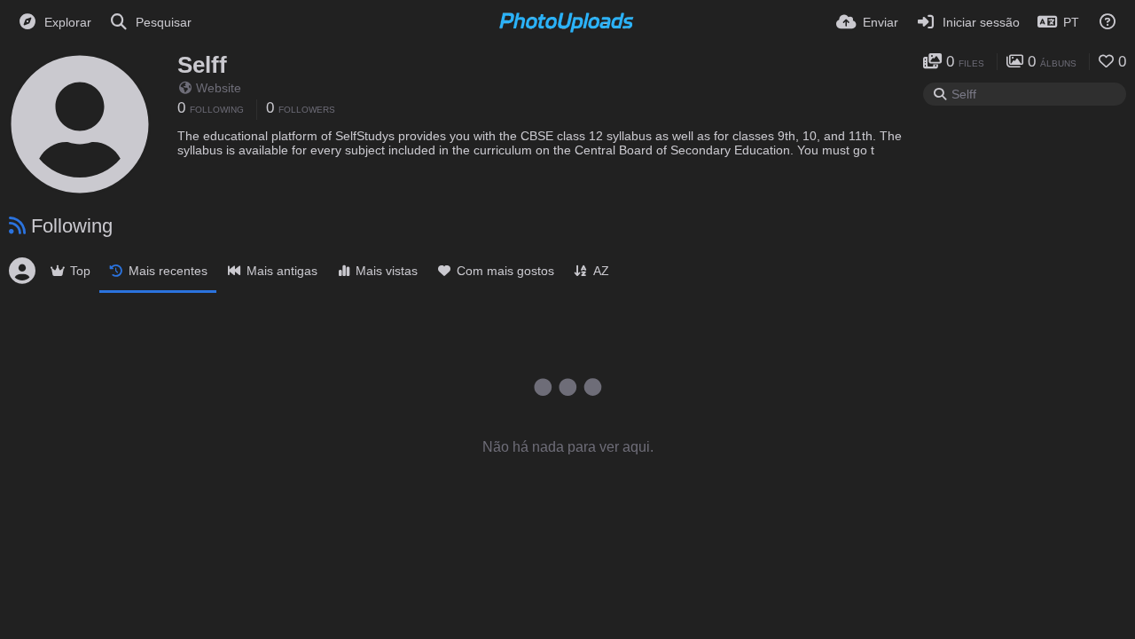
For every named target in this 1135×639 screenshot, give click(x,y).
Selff (202, 64)
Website (218, 88)
